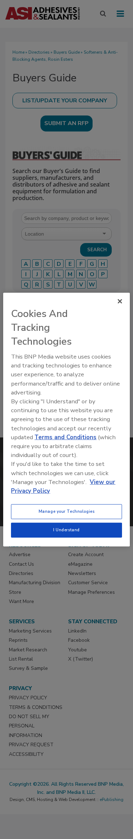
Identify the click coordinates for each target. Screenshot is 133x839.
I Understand (66, 530)
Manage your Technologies (67, 511)
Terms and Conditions (65, 437)
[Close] (120, 301)
